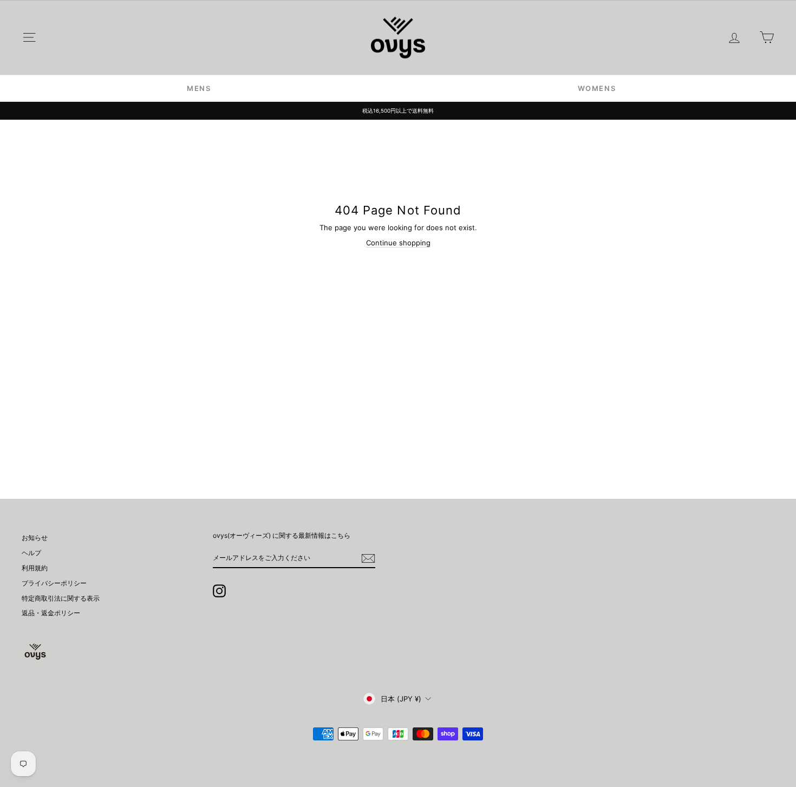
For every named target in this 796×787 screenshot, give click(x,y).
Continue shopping (398, 242)
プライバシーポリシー (54, 583)
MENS (199, 88)
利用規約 (35, 568)
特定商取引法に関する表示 (61, 598)
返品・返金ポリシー (51, 613)
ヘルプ (31, 553)
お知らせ (35, 538)
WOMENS (597, 88)
